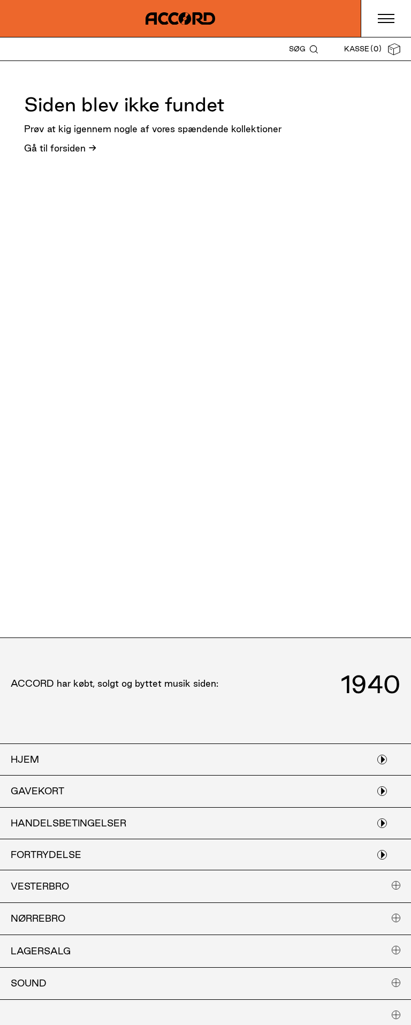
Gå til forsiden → (60, 148)
